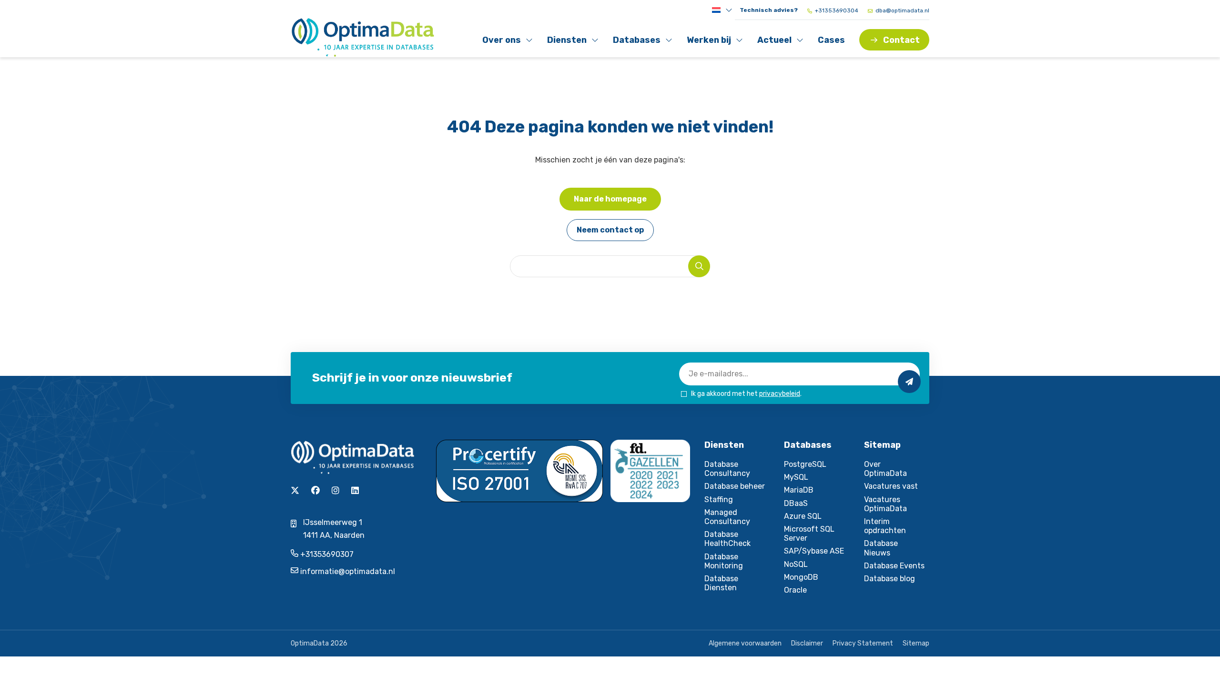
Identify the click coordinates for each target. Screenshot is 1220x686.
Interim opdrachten (885, 526)
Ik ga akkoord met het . (746, 394)
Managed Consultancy (727, 517)
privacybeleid (779, 394)
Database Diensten (721, 583)
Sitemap (916, 643)
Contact (901, 40)
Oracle (795, 590)
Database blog (889, 578)
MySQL (796, 477)
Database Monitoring (723, 561)
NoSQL (796, 564)
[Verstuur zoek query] (699, 266)
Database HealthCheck (727, 539)
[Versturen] (909, 381)
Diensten (568, 42)
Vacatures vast (891, 486)
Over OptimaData (885, 469)
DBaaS (796, 503)
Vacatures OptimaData (885, 504)
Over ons (503, 42)
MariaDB (798, 489)
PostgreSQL (805, 464)
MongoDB (801, 577)
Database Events (894, 565)
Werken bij (708, 42)
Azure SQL (803, 516)
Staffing (718, 499)
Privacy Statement (863, 643)
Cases (831, 40)
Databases (636, 42)
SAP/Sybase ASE (814, 550)
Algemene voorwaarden (745, 643)
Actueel (778, 42)
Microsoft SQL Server (809, 534)
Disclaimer (807, 643)
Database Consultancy (727, 469)
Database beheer (734, 486)
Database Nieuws (881, 548)
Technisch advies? (769, 10)
